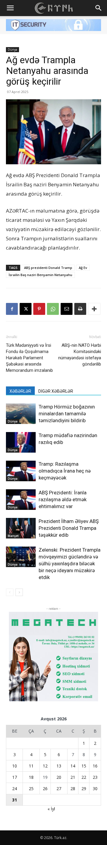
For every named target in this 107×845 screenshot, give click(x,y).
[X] (26, 309)
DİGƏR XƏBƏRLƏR (55, 391)
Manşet (13, 536)
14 (72, 766)
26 (45, 788)
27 (58, 788)
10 (14, 766)
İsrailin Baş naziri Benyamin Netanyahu (40, 275)
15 (83, 766)
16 (95, 766)
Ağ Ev (83, 267)
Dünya (12, 49)
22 (83, 777)
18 (31, 777)
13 (58, 766)
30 (95, 788)
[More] (94, 309)
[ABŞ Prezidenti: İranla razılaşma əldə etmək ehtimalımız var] (21, 499)
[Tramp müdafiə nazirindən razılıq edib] (21, 442)
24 (14, 788)
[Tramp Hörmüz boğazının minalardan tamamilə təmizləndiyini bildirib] (21, 413)
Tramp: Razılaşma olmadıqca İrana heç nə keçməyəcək (65, 471)
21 (72, 777)
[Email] (67, 309)
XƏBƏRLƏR (20, 391)
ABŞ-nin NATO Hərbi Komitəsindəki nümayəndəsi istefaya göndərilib (79, 355)
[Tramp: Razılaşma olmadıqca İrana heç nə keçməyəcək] (21, 471)
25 (31, 788)
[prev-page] (9, 592)
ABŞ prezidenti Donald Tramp (48, 267)
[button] (10, 8)
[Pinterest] (39, 309)
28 (72, 788)
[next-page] (19, 592)
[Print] (80, 309)
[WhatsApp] (53, 309)
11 (31, 766)
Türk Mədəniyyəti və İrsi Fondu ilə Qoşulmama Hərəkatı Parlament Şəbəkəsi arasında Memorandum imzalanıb (29, 358)
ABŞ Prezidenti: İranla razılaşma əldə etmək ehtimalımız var (62, 499)
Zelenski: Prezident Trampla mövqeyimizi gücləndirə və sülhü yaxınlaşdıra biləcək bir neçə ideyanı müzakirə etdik (69, 563)
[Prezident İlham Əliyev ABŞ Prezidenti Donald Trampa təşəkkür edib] (21, 528)
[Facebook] (12, 309)
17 (14, 777)
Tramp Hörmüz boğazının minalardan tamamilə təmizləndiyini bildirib (67, 413)
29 (83, 788)
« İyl (51, 809)
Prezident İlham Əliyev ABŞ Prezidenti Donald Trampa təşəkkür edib (69, 528)
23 (95, 777)
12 (45, 766)
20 (58, 777)
